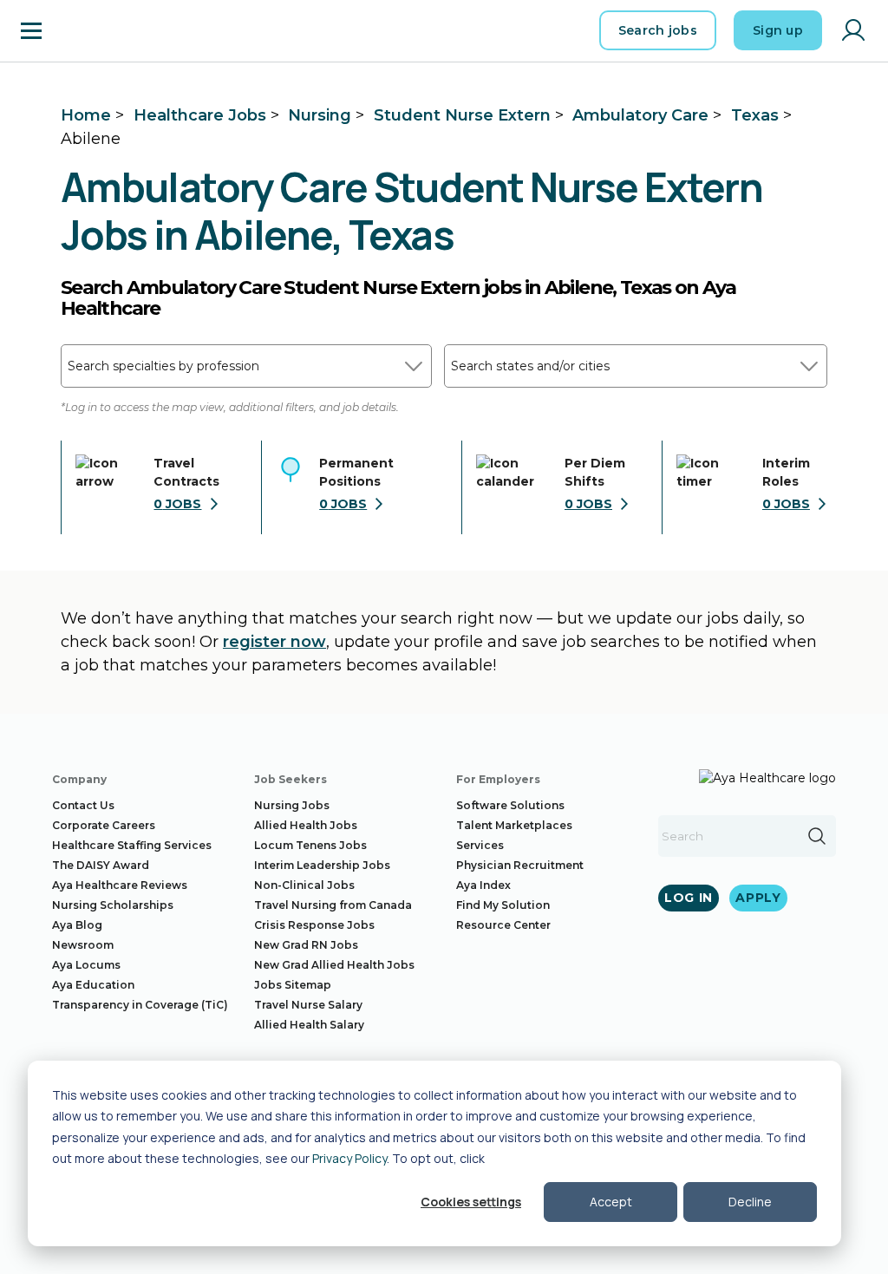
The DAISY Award (100, 865)
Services (480, 845)
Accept (611, 1201)
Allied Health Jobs (305, 825)
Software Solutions (510, 805)
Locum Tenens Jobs (310, 845)
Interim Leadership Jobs (322, 865)
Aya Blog (77, 924)
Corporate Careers (103, 825)
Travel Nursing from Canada (333, 904)
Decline (750, 1201)
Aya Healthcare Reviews (119, 885)
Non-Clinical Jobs (304, 885)
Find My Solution (503, 904)
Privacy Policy (349, 1158)
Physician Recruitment (520, 865)
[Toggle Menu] (31, 30)
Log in (688, 897)
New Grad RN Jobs (306, 944)
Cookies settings (471, 1201)
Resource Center (503, 924)
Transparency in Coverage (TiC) (140, 1004)
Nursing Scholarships (112, 904)
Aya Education (93, 984)
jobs (177, 504)
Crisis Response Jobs (314, 924)
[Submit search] (816, 836)
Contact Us (83, 805)
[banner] (104, 30)
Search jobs (657, 30)
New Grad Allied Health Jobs (334, 964)
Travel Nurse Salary (308, 1004)
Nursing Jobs (292, 805)
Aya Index (483, 885)
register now (274, 641)
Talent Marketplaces (514, 825)
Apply (758, 897)
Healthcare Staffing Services (132, 845)
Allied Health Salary (309, 1024)
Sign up (778, 30)
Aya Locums (86, 964)
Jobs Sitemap (292, 984)
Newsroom (83, 944)
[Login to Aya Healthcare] (853, 30)
